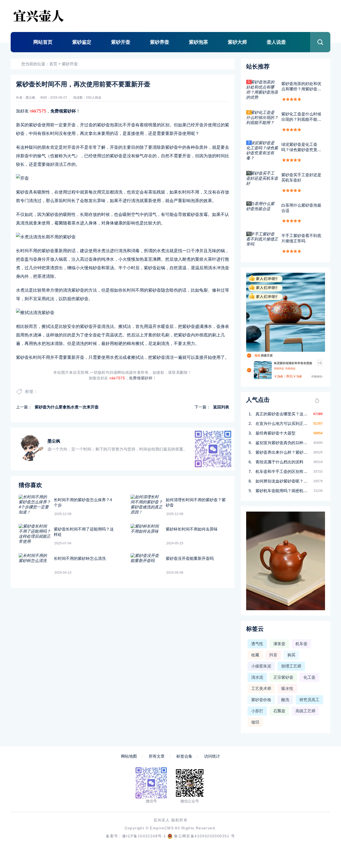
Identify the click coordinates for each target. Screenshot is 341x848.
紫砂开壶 (120, 42)
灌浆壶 (279, 643)
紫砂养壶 (159, 42)
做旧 (255, 722)
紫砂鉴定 (81, 42)
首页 (53, 64)
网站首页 (42, 42)
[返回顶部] (324, 756)
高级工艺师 (305, 711)
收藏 (255, 655)
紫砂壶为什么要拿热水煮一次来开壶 (67, 407)
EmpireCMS (162, 828)
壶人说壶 (276, 42)
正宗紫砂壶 (283, 677)
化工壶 (309, 677)
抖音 (273, 655)
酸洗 (285, 699)
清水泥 (257, 677)
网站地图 (129, 756)
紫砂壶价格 (261, 699)
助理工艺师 (291, 666)
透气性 (257, 643)
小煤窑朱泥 (261, 666)
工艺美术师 (261, 688)
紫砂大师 (237, 42)
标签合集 (184, 756)
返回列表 (221, 407)
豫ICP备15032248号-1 (144, 836)
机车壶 (301, 643)
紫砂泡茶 (198, 42)
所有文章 (157, 756)
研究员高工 (309, 699)
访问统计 (212, 756)
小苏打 (257, 711)
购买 (291, 655)
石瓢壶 (279, 711)
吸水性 (287, 688)
